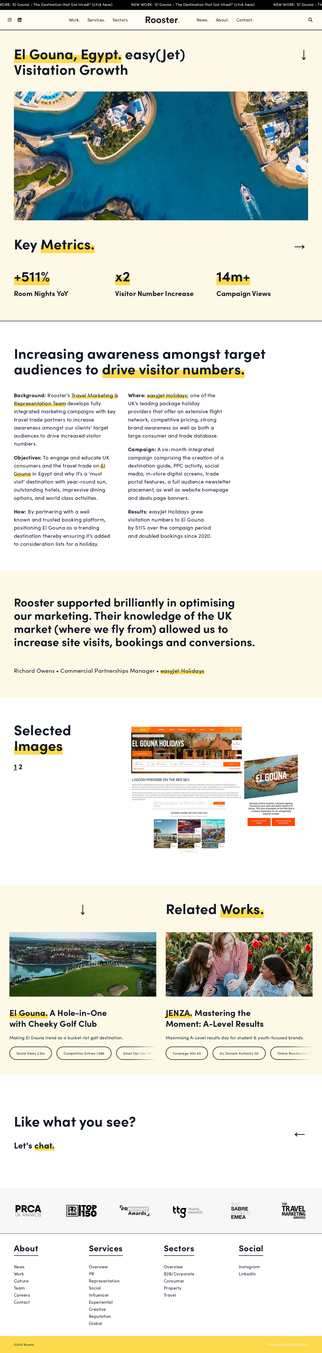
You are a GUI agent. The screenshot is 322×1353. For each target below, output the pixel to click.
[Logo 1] (28, 1210)
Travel (170, 1295)
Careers (22, 1295)
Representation (104, 1281)
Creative (97, 1309)
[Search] (310, 20)
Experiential (101, 1302)
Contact (22, 1302)
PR (91, 1274)
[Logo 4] (187, 1210)
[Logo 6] (293, 1210)
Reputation (100, 1316)
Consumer (174, 1281)
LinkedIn (247, 1274)
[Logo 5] (240, 1210)
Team (19, 1288)
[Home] (163, 20)
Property (173, 1288)
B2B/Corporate (179, 1274)
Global (95, 1323)
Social (95, 1288)
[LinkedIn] (20, 20)
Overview (98, 1266)
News (19, 1266)
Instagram (249, 1266)
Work (19, 1274)
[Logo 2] (81, 1210)
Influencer (99, 1295)
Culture (21, 1281)
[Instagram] (10, 20)
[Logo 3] (134, 1210)
